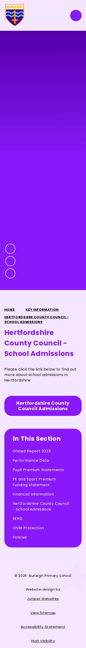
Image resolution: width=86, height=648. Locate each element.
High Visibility (43, 640)
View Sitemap (43, 612)
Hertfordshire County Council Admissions (43, 406)
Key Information (42, 309)
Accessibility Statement (43, 626)
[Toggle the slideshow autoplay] (10, 273)
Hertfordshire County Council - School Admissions (36, 319)
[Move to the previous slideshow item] (10, 249)
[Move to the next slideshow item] (10, 261)
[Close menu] (76, 15)
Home (9, 309)
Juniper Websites (43, 598)
